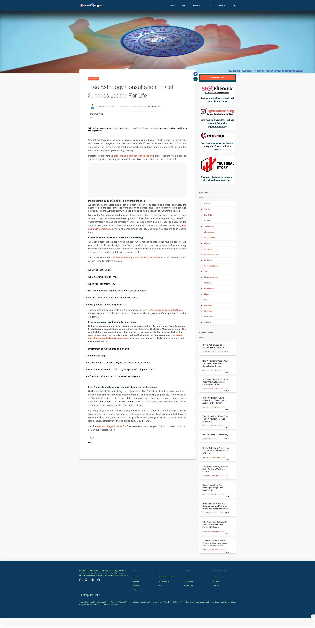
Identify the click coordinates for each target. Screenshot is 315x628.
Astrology (93, 79)
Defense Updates (211, 255)
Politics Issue (209, 238)
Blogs (188, 577)
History (207, 204)
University (208, 305)
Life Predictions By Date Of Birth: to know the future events (215, 469)
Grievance (136, 585)
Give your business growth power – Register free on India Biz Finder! (217, 146)
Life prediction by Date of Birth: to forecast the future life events (214, 524)
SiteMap (216, 585)
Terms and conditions (167, 577)
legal (161, 585)
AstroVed (206, 439)
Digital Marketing (211, 277)
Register (222, 5)
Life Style (208, 215)
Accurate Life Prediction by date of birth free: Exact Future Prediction (215, 382)
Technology (209, 226)
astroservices (102, 106)
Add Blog (189, 585)
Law (205, 300)
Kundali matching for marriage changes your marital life (213, 487)
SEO (206, 272)
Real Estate (209, 288)
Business (208, 260)
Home (172, 5)
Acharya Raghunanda (210, 476)
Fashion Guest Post (159, 602)
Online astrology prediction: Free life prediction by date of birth (215, 450)
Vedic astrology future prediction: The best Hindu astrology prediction (214, 400)
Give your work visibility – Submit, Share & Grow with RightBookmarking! (217, 123)
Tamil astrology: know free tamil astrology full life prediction (215, 419)
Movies (207, 243)
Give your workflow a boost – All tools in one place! (217, 100)
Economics (208, 317)
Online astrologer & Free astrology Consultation (214, 346)
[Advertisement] (137, 180)
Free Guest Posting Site (220, 602)
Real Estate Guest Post (140, 602)
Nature (207, 221)
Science (207, 322)
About (135, 577)
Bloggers (196, 5)
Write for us (137, 590)
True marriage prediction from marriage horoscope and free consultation (214, 543)
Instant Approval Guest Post (197, 602)
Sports (207, 209)
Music (206, 294)
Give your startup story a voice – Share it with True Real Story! (217, 179)
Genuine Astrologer (210, 550)
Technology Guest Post (105, 602)
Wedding (207, 283)
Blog (183, 5)
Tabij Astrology (209, 513)
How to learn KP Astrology (215, 435)
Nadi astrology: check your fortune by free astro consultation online (215, 363)
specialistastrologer (211, 457)
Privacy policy (164, 581)
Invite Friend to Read (217, 77)
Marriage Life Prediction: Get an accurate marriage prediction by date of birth (215, 506)
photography (209, 232)
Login (209, 5)
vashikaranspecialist (210, 389)
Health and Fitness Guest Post (107, 605)
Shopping (208, 311)
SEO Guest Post (122, 602)
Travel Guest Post (86, 602)
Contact (136, 581)
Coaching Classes (211, 266)
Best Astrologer (209, 370)
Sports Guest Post (176, 602)
